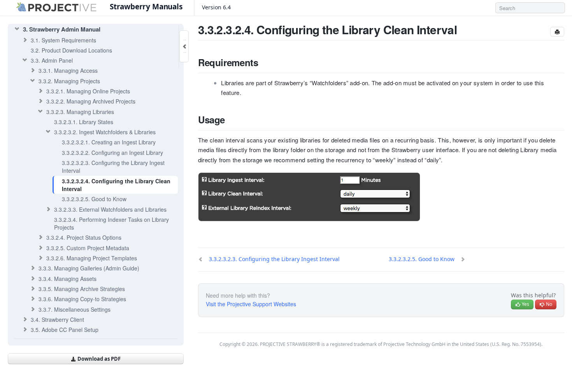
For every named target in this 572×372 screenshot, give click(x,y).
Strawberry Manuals (146, 7)
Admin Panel (52, 60)
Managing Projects (69, 81)
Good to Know (94, 199)
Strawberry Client (57, 319)
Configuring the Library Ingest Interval (113, 166)
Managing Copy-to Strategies (82, 299)
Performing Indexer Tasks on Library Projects (111, 223)
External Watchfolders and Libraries (110, 209)
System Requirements (63, 40)
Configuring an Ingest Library (112, 152)
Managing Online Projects (88, 91)
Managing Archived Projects (90, 101)
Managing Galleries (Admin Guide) (89, 268)
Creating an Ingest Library (109, 142)
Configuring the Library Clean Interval (116, 185)
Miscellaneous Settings (75, 309)
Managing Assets (68, 279)
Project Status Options (83, 237)
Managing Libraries (80, 112)
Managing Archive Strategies (82, 289)
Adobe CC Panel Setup (64, 329)
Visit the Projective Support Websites (251, 304)
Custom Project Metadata (87, 248)
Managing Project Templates (91, 258)
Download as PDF (98, 358)
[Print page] (557, 32)
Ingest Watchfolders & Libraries (105, 132)
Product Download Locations (71, 50)
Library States (83, 122)
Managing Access (68, 70)
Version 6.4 (217, 7)
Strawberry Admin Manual (61, 29)
